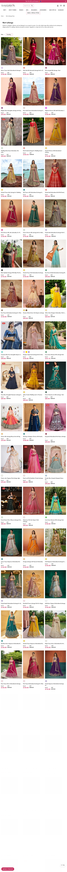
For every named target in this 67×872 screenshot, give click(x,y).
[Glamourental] (8, 5)
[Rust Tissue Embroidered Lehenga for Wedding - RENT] (11, 294)
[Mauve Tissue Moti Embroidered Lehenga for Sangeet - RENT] (11, 51)
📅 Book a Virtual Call (8, 869)
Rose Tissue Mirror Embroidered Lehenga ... (11, 683)
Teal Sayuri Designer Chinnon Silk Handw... (33, 436)
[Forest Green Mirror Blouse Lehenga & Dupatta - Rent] (11, 501)
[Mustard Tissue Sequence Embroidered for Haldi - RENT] (33, 624)
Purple (46, 230)
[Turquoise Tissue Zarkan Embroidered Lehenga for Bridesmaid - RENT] (55, 790)
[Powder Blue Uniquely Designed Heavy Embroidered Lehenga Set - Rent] (55, 459)
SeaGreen (46, 270)
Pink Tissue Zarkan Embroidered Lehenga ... (33, 809)
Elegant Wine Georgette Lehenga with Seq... (11, 110)
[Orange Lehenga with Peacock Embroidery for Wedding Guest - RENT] (33, 542)
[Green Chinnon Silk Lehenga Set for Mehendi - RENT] (33, 213)
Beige (46, 641)
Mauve (2, 68)
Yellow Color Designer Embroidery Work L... (55, 313)
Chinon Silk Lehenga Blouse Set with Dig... (11, 436)
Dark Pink (46, 68)
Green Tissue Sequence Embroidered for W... (10, 562)
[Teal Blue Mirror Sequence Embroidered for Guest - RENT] (11, 624)
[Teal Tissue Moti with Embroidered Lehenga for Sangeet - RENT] (33, 748)
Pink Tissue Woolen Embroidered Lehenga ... (33, 726)
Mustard (46, 148)
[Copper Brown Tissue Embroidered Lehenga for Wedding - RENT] (55, 748)
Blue (46, 475)
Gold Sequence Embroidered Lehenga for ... (55, 561)
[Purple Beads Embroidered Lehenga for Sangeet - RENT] (11, 584)
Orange (2, 434)
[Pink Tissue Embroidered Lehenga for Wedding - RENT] (33, 664)
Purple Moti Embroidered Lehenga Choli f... (55, 232)
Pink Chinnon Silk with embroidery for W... (11, 232)
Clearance (61, 10)
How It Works (12, 10)
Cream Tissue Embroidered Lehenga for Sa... (10, 809)
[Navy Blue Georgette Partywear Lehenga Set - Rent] (11, 376)
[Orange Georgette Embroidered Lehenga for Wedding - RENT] (11, 706)
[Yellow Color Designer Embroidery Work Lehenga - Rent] (55, 294)
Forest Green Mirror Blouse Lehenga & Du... (11, 520)
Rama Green (2, 559)
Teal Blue (2, 641)
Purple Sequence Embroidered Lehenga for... (54, 684)
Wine (2, 108)
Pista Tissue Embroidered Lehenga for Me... (55, 725)
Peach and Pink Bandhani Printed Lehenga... (33, 478)
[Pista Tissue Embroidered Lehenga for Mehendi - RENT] (55, 706)
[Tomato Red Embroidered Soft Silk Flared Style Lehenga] (55, 173)
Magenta (46, 108)
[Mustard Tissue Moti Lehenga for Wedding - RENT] (11, 173)
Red (24, 68)
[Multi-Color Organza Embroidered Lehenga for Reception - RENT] (55, 584)
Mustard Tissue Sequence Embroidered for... (33, 643)
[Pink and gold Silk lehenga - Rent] (55, 51)
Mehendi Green (26, 848)
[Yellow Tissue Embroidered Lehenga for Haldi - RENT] (11, 748)
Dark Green (46, 392)
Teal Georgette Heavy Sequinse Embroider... (11, 850)
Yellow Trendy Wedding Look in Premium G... (32, 395)
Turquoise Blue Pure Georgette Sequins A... (11, 354)
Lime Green (46, 517)
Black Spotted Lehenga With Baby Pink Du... (11, 272)
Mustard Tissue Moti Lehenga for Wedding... (11, 192)
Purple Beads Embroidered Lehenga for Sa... (11, 603)
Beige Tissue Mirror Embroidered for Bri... (55, 643)
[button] (64, 5)
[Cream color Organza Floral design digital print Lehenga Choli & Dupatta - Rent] (11, 459)
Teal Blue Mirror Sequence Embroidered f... (11, 643)
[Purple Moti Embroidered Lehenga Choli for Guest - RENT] (55, 213)
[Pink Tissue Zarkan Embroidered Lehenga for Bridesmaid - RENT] (33, 790)
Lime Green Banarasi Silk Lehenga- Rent (54, 520)
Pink (24, 475)
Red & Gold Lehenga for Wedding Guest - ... (33, 150)
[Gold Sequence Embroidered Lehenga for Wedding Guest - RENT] (55, 542)
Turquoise (2, 352)
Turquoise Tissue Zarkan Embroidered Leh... (55, 809)
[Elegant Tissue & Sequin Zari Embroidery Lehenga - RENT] (33, 831)
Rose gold (24, 108)
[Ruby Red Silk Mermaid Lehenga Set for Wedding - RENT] (33, 51)
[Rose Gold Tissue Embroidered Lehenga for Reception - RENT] (33, 91)
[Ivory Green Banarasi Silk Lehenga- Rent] (55, 335)
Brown (2, 310)
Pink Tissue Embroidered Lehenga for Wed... (33, 683)
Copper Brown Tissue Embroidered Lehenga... (53, 768)
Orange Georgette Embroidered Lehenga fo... (10, 726)
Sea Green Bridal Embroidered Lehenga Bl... (55, 272)
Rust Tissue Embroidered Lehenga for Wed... (11, 313)
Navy (2, 392)
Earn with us (52, 10)
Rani (2, 230)
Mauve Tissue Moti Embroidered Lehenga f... (11, 70)
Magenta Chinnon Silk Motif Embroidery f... (55, 110)
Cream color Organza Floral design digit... (11, 478)
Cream (2, 475)
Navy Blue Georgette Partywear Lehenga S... (11, 394)
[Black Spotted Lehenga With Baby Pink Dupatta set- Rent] (11, 253)
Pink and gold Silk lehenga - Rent (52, 70)
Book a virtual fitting (33, 13)
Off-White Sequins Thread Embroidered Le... (55, 850)
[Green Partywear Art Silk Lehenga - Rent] (55, 376)
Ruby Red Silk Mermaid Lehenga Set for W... (33, 70)
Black (2, 270)
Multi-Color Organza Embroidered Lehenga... (55, 603)
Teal (24, 190)
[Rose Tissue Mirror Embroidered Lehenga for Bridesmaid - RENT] (11, 664)
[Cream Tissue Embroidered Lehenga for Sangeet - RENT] (11, 790)
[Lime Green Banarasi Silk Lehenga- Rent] (55, 501)
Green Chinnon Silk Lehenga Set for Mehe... (33, 232)
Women (21, 10)
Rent (4, 10)
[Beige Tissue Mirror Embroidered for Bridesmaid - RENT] (55, 624)
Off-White (46, 848)
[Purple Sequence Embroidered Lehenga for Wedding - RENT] (55, 664)
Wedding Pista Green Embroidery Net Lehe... (10, 151)
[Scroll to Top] (63, 861)
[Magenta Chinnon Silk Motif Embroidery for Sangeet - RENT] (55, 91)
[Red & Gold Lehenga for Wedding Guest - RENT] (33, 131)
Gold (26, 352)
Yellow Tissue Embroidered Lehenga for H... (11, 767)
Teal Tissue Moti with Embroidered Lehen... (33, 767)
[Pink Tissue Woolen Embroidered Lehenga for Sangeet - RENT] (33, 706)
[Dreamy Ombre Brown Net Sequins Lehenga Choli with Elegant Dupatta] (33, 294)
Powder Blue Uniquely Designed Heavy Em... (54, 479)
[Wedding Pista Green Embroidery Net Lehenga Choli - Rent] (11, 131)
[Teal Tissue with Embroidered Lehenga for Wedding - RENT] (33, 173)
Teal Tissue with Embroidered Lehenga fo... (33, 192)
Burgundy (46, 434)
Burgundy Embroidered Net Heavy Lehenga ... (55, 437)
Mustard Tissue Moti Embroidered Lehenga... (33, 272)
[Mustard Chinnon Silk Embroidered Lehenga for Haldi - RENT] (55, 131)
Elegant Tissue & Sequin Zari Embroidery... (33, 850)
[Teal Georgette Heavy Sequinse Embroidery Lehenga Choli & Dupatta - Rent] (11, 831)
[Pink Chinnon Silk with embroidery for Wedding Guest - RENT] (11, 213)
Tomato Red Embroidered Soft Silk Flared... (55, 192)
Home (2, 16)
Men (27, 10)
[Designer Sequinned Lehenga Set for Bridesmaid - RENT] (33, 335)
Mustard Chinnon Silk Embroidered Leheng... (53, 151)
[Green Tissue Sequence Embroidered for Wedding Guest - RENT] (11, 542)
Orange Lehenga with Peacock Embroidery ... (33, 562)
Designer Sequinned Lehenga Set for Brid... (33, 354)
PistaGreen (46, 723)
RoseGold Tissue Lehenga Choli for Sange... (33, 603)
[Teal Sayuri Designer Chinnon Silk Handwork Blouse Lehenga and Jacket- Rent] (33, 417)
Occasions (34, 10)
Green (2, 148)
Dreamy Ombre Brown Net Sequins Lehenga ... (33, 313)
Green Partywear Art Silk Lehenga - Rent (54, 394)
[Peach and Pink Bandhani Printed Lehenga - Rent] (33, 459)
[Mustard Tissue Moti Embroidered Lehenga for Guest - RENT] (33, 253)
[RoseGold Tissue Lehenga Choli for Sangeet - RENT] (33, 584)
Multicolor (46, 601)
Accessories (43, 10)
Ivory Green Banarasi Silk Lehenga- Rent (54, 354)
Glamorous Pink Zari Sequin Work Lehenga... (31, 520)
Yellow (46, 310)
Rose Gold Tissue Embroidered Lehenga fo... (33, 110)
